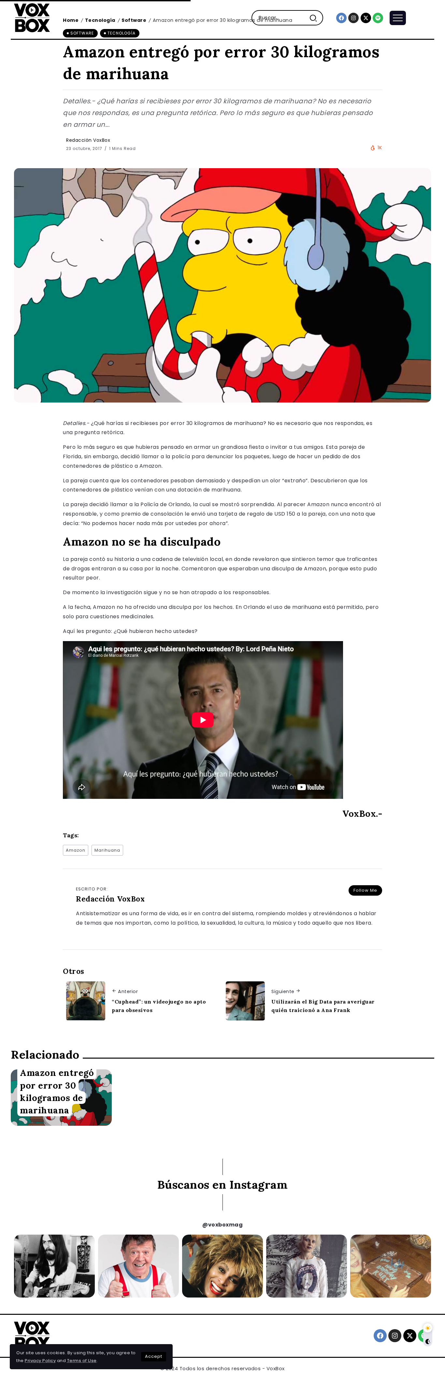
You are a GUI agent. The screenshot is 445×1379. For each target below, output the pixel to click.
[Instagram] (353, 18)
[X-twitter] (366, 18)
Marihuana (107, 850)
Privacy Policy (40, 1360)
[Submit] (316, 18)
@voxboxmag (222, 1224)
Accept (153, 1356)
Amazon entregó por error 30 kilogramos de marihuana (57, 1091)
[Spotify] (378, 18)
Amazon (75, 850)
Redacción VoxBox (88, 140)
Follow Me (365, 890)
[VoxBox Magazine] (32, 17)
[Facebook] (341, 18)
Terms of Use (82, 1360)
